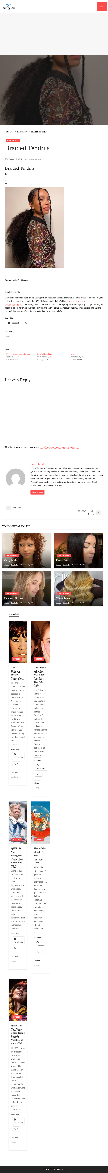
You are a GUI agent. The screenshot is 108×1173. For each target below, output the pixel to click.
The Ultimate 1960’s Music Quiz (17, 673)
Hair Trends (22, 132)
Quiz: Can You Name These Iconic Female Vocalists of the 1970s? (18, 1034)
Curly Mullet (11, 560)
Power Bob (62, 560)
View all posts (37, 492)
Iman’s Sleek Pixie (44, 354)
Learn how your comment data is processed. (59, 447)
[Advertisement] (54, 33)
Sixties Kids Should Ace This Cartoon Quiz (40, 855)
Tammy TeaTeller (16, 159)
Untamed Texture (13, 598)
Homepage (9, 132)
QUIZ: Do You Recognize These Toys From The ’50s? (17, 857)
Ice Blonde (74, 354)
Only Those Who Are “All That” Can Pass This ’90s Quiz (40, 676)
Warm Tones (63, 598)
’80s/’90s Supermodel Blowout (17, 354)
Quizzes (16, 659)
